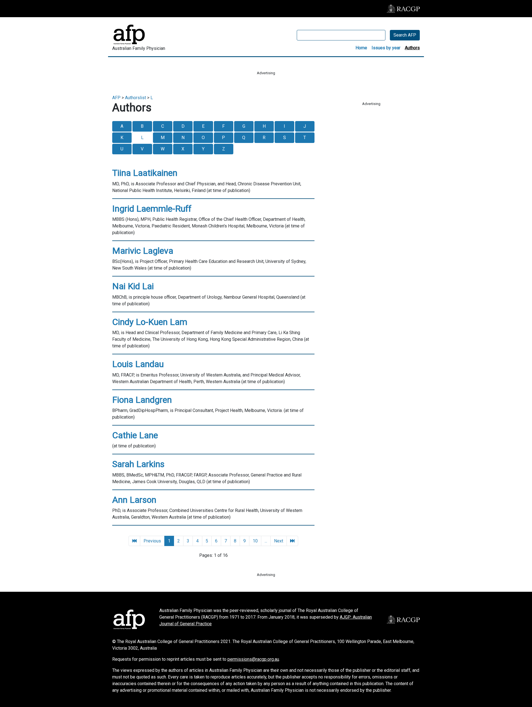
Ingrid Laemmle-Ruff (151, 208)
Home (361, 47)
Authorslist (135, 97)
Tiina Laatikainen (144, 173)
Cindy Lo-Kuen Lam (149, 322)
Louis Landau (138, 364)
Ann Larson (134, 500)
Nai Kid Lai (133, 286)
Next (278, 541)
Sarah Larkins (138, 464)
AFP (116, 97)
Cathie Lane (135, 435)
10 (255, 541)
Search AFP (404, 35)
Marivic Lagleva (142, 250)
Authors (412, 47)
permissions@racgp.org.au (253, 659)
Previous (152, 541)
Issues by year (386, 47)
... (266, 541)
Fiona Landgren (142, 400)
